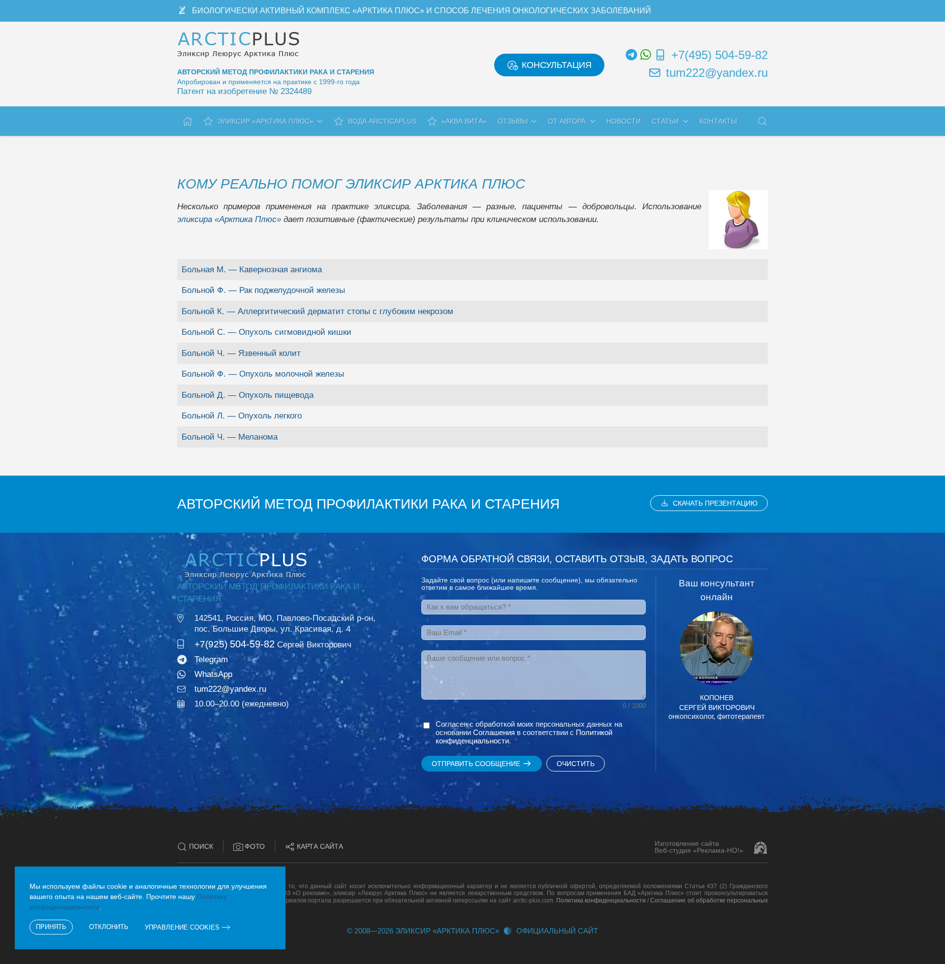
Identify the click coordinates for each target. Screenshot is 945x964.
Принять (51, 927)
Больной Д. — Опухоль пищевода (248, 395)
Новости (623, 121)
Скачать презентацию (715, 503)
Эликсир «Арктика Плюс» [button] (266, 121)
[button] (762, 121)
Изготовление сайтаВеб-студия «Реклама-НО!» (699, 847)
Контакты (718, 121)
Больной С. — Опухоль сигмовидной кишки (266, 332)
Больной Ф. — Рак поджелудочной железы (263, 290)
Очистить (576, 764)
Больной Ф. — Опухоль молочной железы (263, 374)
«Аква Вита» (464, 121)
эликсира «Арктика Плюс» (229, 219)
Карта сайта (320, 846)
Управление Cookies (182, 927)
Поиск (201, 846)
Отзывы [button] (513, 121)
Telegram (211, 659)
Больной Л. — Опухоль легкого (242, 415)
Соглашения (494, 732)
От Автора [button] (567, 121)
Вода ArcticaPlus (382, 121)
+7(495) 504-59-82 (719, 55)
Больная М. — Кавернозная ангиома (252, 269)
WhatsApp (213, 674)
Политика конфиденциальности (601, 900)
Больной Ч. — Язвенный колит (241, 353)
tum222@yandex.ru (717, 72)
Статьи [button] (665, 121)
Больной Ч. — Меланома (230, 437)
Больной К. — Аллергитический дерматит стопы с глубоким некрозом (317, 311)
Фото (255, 846)
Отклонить (108, 927)
